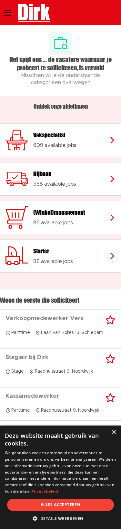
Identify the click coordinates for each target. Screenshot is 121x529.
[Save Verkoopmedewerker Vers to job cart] (110, 320)
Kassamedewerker (32, 396)
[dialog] (60, 477)
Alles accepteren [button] (60, 504)
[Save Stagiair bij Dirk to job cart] (110, 359)
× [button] (113, 432)
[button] (60, 518)
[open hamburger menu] (8, 13)
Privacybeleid (44, 491)
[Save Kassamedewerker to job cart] (110, 398)
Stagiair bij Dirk (26, 357)
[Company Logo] (31, 12)
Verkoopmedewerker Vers (44, 318)
